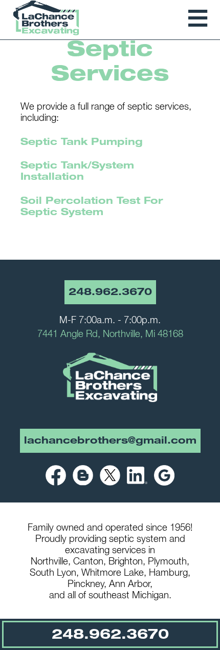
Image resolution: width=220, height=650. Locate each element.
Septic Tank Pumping (81, 143)
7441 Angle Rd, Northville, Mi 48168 (110, 335)
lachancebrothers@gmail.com (110, 441)
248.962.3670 (110, 293)
